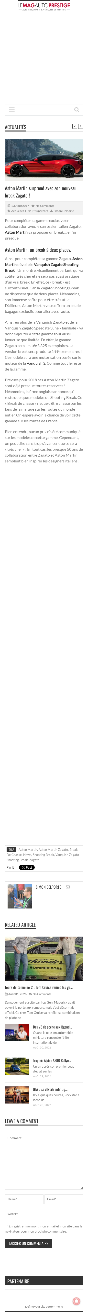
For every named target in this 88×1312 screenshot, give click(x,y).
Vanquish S (36, 363)
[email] (68, 887)
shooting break (43, 855)
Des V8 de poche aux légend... (52, 1026)
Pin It (10, 867)
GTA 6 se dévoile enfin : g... (50, 1089)
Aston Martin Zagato (53, 850)
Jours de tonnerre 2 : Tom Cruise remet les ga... (39, 987)
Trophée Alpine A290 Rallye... (52, 1060)
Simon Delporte (64, 211)
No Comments (45, 206)
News (27, 855)
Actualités (15, 127)
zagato (34, 860)
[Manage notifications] (76, 1301)
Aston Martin (28, 850)
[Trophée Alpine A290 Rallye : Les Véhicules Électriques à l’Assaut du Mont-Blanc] (21, 1066)
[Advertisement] (44, 59)
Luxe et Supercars (36, 211)
